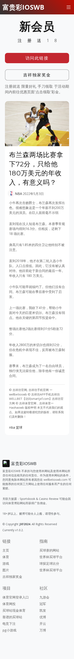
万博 (42, 630)
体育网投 (9, 604)
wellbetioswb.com (55, 480)
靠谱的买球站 (12, 617)
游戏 (5, 563)
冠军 (42, 604)
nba (12, 427)
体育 (5, 557)
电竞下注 (9, 623)
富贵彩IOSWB (23, 7)
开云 (42, 623)
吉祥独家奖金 (37, 75)
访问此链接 (37, 58)
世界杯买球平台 (50, 557)
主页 (5, 550)
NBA (18, 193)
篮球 (19, 427)
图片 (5, 570)
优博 (42, 617)
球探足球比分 (49, 563)
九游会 (44, 597)
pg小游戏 (9, 630)
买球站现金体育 (13, 610)
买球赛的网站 (49, 550)
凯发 (42, 610)
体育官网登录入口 (15, 597)
